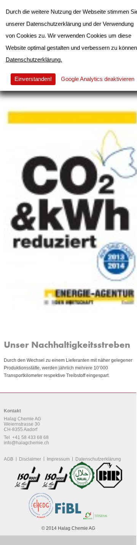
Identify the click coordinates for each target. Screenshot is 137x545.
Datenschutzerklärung (98, 459)
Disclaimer (30, 459)
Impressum (58, 459)
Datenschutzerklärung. (34, 59)
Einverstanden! (33, 79)
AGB (8, 459)
